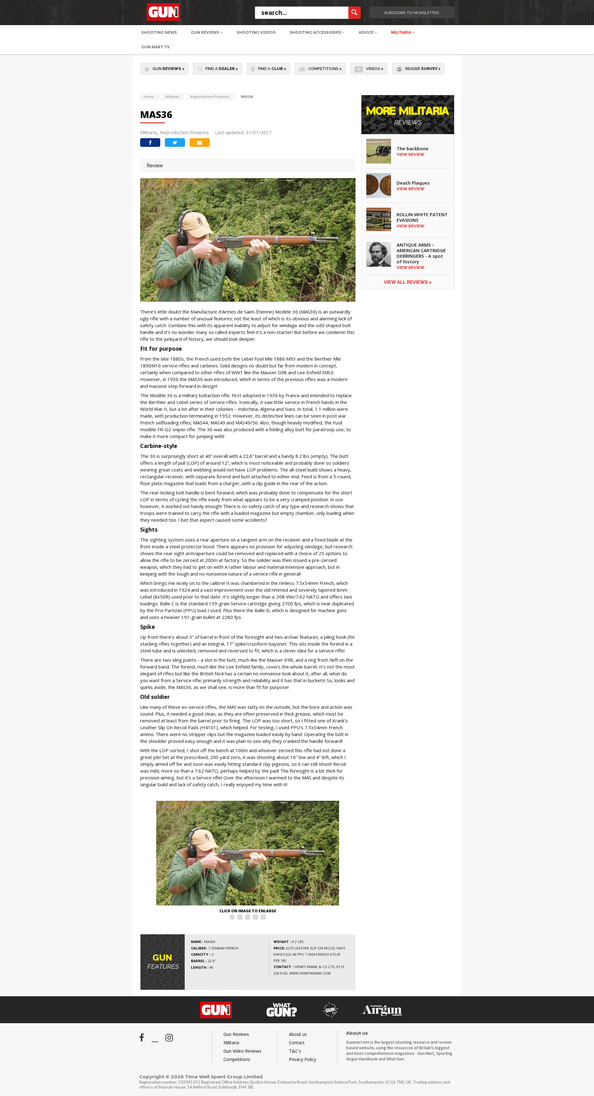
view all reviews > (408, 282)
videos (374, 68)
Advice (367, 32)
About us (298, 1034)
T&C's (295, 1051)
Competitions (325, 68)
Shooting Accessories (316, 32)
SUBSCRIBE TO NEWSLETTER (411, 12)
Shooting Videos (256, 32)
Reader (423, 68)
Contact (297, 1043)
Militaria (401, 32)
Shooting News (159, 32)
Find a (221, 68)
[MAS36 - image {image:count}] (247, 854)
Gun (168, 68)
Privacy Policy (302, 1059)
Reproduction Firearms (210, 96)
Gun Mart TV (155, 47)
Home (149, 96)
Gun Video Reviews (242, 1051)
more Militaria (407, 116)
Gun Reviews (205, 32)
